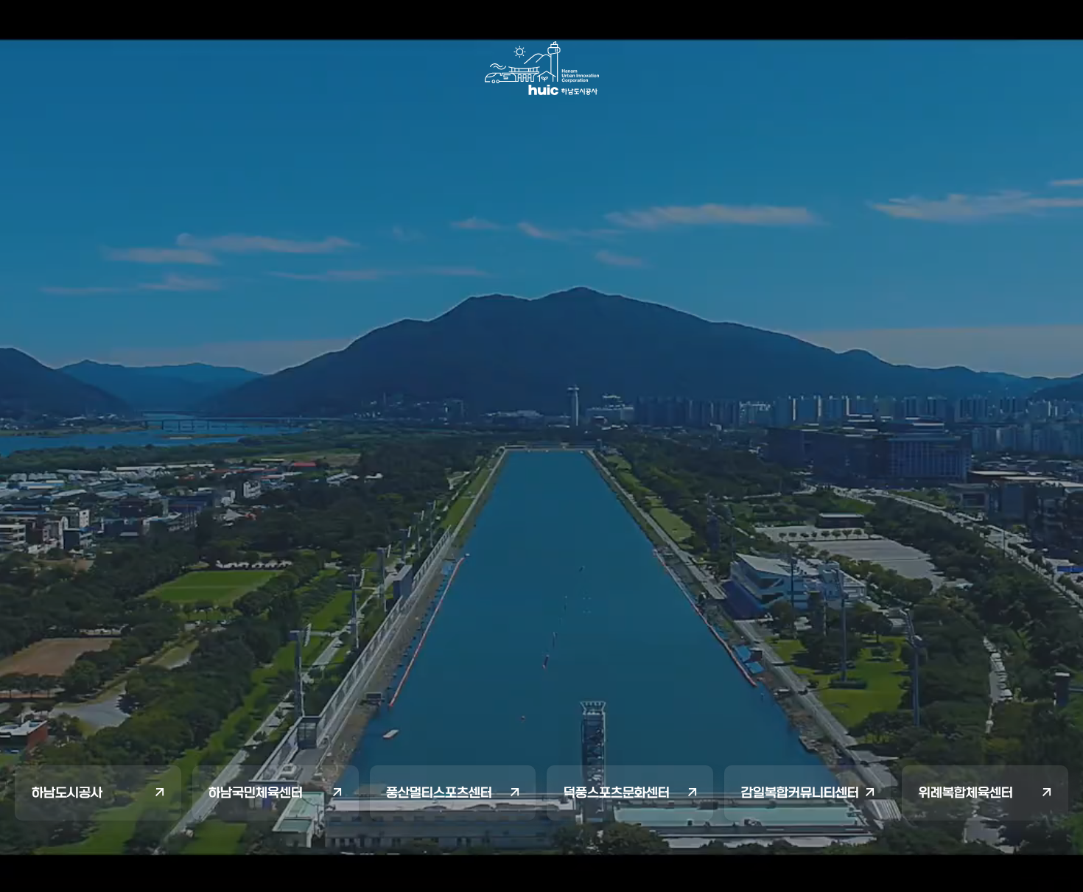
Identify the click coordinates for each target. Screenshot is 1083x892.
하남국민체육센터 (255, 792)
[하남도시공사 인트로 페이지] (542, 68)
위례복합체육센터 (966, 792)
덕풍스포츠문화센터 (617, 792)
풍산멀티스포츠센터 (439, 792)
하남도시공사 (67, 792)
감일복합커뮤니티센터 (800, 792)
